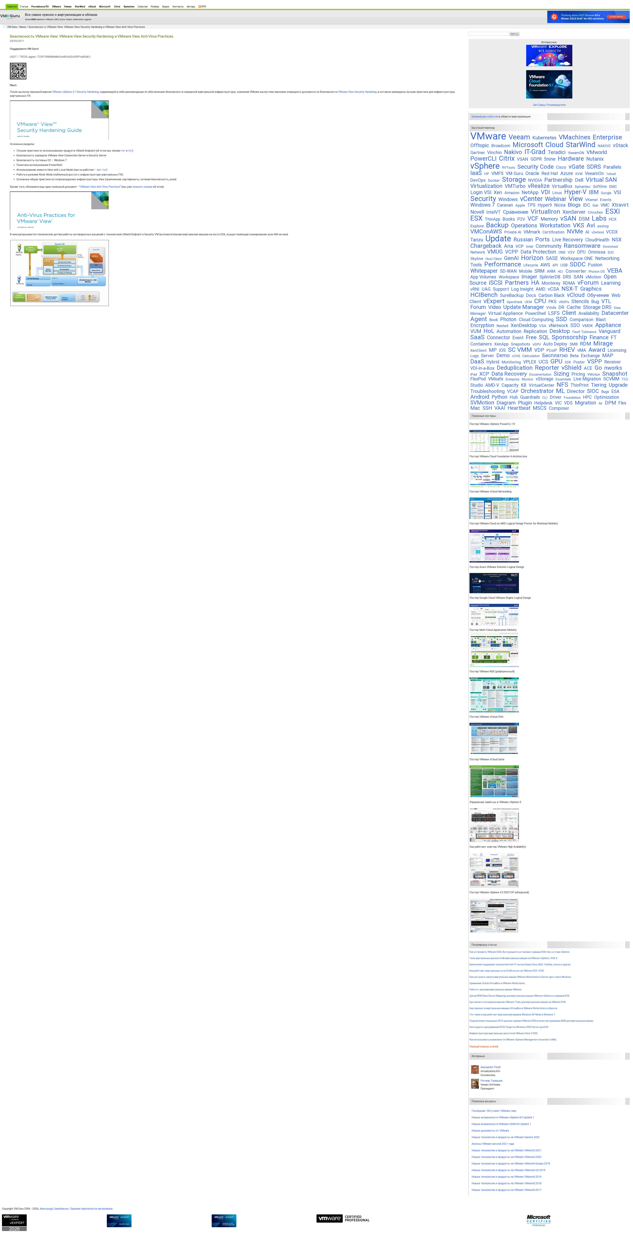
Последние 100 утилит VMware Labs (494, 1110)
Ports (542, 239)
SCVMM (611, 379)
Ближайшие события (485, 116)
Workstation (555, 225)
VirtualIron (545, 211)
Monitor (527, 379)
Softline (600, 186)
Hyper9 (545, 205)
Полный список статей (483, 1046)
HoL (488, 331)
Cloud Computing (536, 319)
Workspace (509, 277)
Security (483, 199)
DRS (567, 277)
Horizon (532, 257)
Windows (508, 199)
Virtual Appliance (505, 313)
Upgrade (618, 385)
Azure (566, 173)
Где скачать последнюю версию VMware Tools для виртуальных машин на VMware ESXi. (517, 1002)
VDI (545, 192)
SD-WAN (508, 271)
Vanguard (609, 331)
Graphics (591, 289)
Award (596, 349)
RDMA (569, 283)
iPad (473, 374)
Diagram (506, 403)
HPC (587, 397)
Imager (529, 277)
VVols (551, 307)
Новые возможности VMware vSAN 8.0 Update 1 (501, 1124)
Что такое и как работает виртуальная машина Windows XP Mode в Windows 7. (512, 1014)
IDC (586, 205)
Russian (523, 239)
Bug (595, 301)
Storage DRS (597, 307)
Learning (611, 283)
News (22, 27)
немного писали (142, 186)
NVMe (575, 231)
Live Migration (587, 379)
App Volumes (483, 277)
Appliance (608, 325)
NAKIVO (604, 146)
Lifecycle (530, 265)
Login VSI (480, 192)
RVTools (508, 167)
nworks (613, 368)
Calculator (531, 356)
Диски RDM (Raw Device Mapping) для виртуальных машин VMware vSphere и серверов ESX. (519, 995)
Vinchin (494, 152)
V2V (571, 252)
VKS (578, 225)
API (555, 265)
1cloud (611, 174)
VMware (56, 6)
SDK (568, 362)
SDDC (578, 264)
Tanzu (476, 240)
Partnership (558, 180)
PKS (552, 301)
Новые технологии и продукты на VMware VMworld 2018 (506, 1183)
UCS (543, 362)
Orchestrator (537, 390)
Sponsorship (569, 337)
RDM (585, 344)
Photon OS (596, 271)
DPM (610, 403)
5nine (550, 159)
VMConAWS (486, 231)
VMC (605, 205)
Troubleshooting (487, 391)
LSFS (554, 313)
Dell (579, 180)
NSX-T (569, 288)
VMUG (495, 251)
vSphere (485, 166)
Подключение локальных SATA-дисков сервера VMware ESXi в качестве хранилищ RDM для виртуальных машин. (531, 1020)
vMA (581, 350)
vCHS (516, 356)
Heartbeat (519, 408)
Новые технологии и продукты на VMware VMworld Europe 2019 (511, 1163)
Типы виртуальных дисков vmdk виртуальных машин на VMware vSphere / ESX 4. (513, 958)
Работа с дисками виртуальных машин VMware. (495, 989)
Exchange (590, 355)
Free (531, 337)
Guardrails (530, 397)
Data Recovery (509, 374)
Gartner (477, 152)
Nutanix (595, 159)
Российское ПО (40, 6)
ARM (551, 271)
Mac (475, 408)
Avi (591, 225)
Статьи (24, 6)
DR (561, 307)
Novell (477, 212)
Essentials (563, 379)
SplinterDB (550, 277)
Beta (574, 355)
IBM (594, 192)
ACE (588, 368)
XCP (484, 374)
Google (606, 193)
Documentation (540, 374)
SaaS (477, 337)
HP (486, 174)
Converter (575, 271)
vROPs (564, 302)
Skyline (476, 258)
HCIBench (484, 294)
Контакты (178, 6)
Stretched (610, 247)
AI (587, 231)
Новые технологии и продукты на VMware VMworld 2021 (506, 1150)
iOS (502, 350)
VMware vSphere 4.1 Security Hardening (75, 91)
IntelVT (493, 212)
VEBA (614, 270)
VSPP (594, 361)
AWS (545, 265)
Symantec (129, 6)
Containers (481, 344)
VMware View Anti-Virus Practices (100, 186)
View (576, 199)
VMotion (593, 374)
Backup (497, 225)
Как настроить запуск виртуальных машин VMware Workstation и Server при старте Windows (520, 977)
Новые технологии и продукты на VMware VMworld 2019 (506, 1176)
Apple (520, 205)
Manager (478, 313)
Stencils (580, 301)
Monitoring (511, 362)
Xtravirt (620, 205)
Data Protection (538, 252)
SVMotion (482, 402)
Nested (502, 326)
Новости (12, 6)
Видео (165, 6)
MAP (607, 355)
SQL (544, 337)
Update (498, 238)
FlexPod (478, 379)
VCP (519, 246)
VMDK (587, 325)
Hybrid (492, 362)
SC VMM (520, 349)
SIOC (593, 391)
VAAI (499, 408)
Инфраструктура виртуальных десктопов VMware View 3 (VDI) (503, 1033)
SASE (552, 258)
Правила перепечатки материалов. (91, 1208)
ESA (615, 391)
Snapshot (614, 373)
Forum (478, 307)
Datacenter (615, 313)
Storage (514, 179)
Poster (579, 362)
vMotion (593, 276)
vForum (588, 282)
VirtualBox (562, 186)
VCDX (612, 232)
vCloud (576, 295)
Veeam (68, 6)
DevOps (478, 180)
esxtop (603, 226)
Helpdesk (543, 403)
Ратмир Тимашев (492, 1080)
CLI (544, 398)
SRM (539, 271)
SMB (574, 344)
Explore (477, 226)
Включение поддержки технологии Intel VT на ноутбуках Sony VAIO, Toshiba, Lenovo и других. (520, 964)
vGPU (537, 344)
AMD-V (492, 385)
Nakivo (513, 152)
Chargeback (486, 245)
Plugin (525, 403)
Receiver (612, 362)
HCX (613, 219)
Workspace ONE (576, 258)
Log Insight (522, 289)
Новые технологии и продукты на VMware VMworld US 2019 (508, 1170)
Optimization (606, 397)
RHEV (567, 349)
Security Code (535, 166)
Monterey (551, 283)
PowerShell (535, 313)
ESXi (612, 211)
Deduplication (515, 367)
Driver (555, 397)
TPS (531, 205)
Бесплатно (555, 355)
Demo (503, 355)
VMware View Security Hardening (357, 91)
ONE (561, 252)
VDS (568, 403)
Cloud (554, 145)
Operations (524, 225)
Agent (478, 319)
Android (479, 397)
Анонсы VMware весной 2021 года (493, 1143)
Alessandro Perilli (490, 1067)
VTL (606, 301)
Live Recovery (567, 240)
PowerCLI (483, 158)
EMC (613, 186)
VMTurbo (515, 186)
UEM (528, 302)
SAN (578, 277)
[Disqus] (238, 347)
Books (509, 219)
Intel (529, 246)
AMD (540, 289)
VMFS (497, 173)
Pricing (578, 374)
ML (560, 390)
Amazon (511, 192)
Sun (595, 205)
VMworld (597, 152)
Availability (588, 313)
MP (493, 350)
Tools (476, 265)
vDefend (598, 232)
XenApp (501, 344)
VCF (533, 218)
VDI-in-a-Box (482, 368)
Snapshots (520, 344)
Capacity (510, 385)
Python (499, 397)
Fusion (595, 265)
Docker (494, 180)
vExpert (493, 301)
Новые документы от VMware (490, 1130)
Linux (557, 192)
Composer (559, 408)
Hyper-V (575, 192)
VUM (475, 331)
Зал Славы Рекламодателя (549, 104)
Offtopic (479, 145)
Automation (509, 331)
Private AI (512, 232)
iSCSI (496, 282)
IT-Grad (534, 152)
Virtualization (486, 186)
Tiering (598, 385)
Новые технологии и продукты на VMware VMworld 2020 (506, 1157)
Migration (585, 403)
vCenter (531, 199)
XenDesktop (524, 325)
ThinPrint (580, 385)
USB (564, 265)
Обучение (598, 295)
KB (524, 385)
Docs (531, 295)
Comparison (581, 319)
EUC (611, 252)
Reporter (547, 367)
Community (548, 246)
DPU (581, 252)
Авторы (191, 6)
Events (605, 200)
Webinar (555, 198)
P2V (521, 219)
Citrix (117, 6)
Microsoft (104, 6)
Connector (498, 337)
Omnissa (596, 252)
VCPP (511, 252)
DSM (584, 219)
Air (601, 403)
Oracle (532, 173)
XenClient (478, 350)
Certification (554, 232)
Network (477, 252)
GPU (556, 361)
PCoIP (551, 350)
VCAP (512, 391)
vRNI (474, 289)
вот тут (101, 169)
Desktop (559, 331)
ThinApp (492, 219)
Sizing (561, 373)
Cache (574, 307)
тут (123, 150)
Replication (535, 331)
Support (501, 289)
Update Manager (523, 307)
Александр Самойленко (54, 1208)
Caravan (505, 205)
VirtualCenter (541, 385)
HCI (560, 271)
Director (576, 391)
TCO (625, 379)
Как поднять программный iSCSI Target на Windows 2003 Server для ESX (508, 1027)
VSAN (522, 159)
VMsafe (495, 379)
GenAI (511, 258)
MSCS (539, 408)
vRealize (539, 185)
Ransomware (582, 245)
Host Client (493, 259)
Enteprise (512, 379)
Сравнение (515, 212)
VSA (542, 326)
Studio (476, 385)
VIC (558, 403)
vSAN (568, 218)
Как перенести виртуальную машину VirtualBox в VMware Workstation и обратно (513, 1008)
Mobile (525, 271)
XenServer (574, 212)
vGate (576, 166)
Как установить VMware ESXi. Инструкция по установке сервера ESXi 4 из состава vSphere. (519, 952)
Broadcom (500, 145)
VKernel (591, 200)
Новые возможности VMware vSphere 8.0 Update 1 (503, 1117)
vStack (92, 6)
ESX (476, 218)
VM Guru (12, 27)
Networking (607, 258)
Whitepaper (484, 271)
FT (614, 337)
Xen (498, 192)
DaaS (477, 361)
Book (493, 319)
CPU (540, 301)
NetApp (530, 192)
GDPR (536, 159)
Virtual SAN (601, 179)
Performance (502, 264)
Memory (549, 219)
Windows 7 (482, 205)
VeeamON (576, 153)
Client (569, 313)
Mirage (603, 343)
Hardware (571, 158)
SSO (575, 325)
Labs (599, 218)
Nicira (559, 205)
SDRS (594, 166)
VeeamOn (594, 173)
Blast (601, 319)
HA (535, 282)
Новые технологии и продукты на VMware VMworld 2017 (506, 1189)
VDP (539, 350)
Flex (622, 403)
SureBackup (512, 295)
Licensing (617, 350)
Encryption (482, 325)
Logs (474, 356)
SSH (487, 408)
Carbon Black (551, 295)
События (143, 6)
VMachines (574, 137)
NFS (562, 384)
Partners (517, 282)
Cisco (561, 167)
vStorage (544, 379)
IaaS (476, 173)
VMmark (532, 232)
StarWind (80, 6)
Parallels (612, 167)
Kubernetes (544, 138)
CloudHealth (597, 240)
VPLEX (529, 362)
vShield (571, 367)
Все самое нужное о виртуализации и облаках (61, 15)
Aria (508, 246)
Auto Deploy (555, 344)
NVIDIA (535, 180)
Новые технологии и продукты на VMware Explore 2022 (506, 1137)
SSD (561, 319)
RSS (203, 6)
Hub (514, 397)
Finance (598, 337)
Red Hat (550, 173)
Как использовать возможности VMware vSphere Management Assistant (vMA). (513, 1039)
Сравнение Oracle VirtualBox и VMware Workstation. (497, 983)
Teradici (557, 152)
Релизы (155, 6)
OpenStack (514, 302)
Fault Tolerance (584, 332)
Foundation (572, 398)
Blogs (574, 205)
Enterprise (607, 137)
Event (518, 337)
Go (598, 367)
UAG (486, 289)
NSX (616, 240)
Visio (617, 308)
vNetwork (558, 325)
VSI (617, 192)
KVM (579, 174)
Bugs (605, 392)
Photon (508, 319)
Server (487, 355)
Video (494, 307)
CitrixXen (595, 212)
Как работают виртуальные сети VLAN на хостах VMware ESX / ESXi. (506, 970)
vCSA (553, 289)
